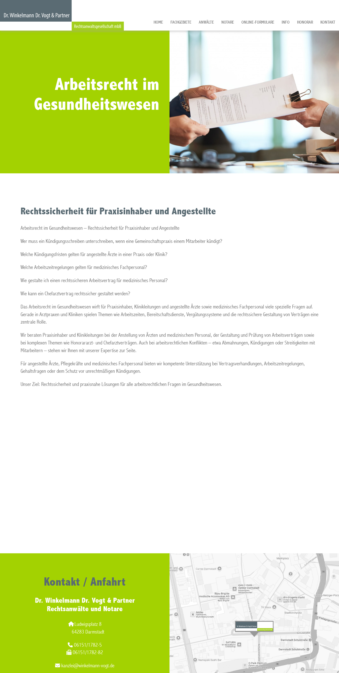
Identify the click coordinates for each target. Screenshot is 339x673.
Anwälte (206, 22)
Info (286, 22)
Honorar (305, 22)
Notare (227, 22)
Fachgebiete (180, 22)
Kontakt (327, 22)
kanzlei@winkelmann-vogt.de (87, 666)
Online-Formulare (257, 22)
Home (158, 22)
